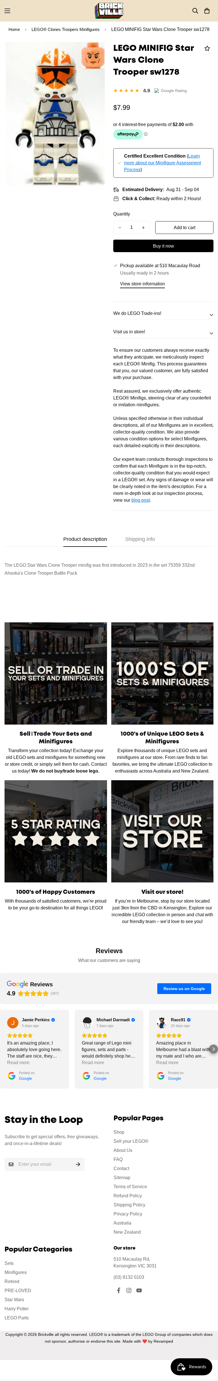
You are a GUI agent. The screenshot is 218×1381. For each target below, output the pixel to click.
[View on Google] (12, 1022)
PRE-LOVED (18, 1290)
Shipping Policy (129, 1204)
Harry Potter (17, 1308)
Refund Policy (128, 1195)
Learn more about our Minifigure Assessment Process (162, 163)
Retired (12, 1281)
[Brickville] (109, 11)
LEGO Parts (17, 1317)
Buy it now (163, 246)
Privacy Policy (128, 1213)
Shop (119, 1132)
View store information (142, 283)
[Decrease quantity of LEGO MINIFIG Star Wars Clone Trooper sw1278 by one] (120, 227)
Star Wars (14, 1299)
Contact (121, 1168)
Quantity (121, 214)
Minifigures (16, 1272)
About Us (123, 1150)
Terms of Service (130, 1186)
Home (14, 29)
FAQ (118, 1159)
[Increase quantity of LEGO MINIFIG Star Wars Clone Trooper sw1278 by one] (143, 227)
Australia (122, 1223)
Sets (9, 1263)
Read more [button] (18, 1062)
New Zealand (127, 1232)
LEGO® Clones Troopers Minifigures (66, 29)
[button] (206, 10)
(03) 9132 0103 (129, 1277)
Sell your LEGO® (131, 1141)
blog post (140, 500)
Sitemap (122, 1177)
